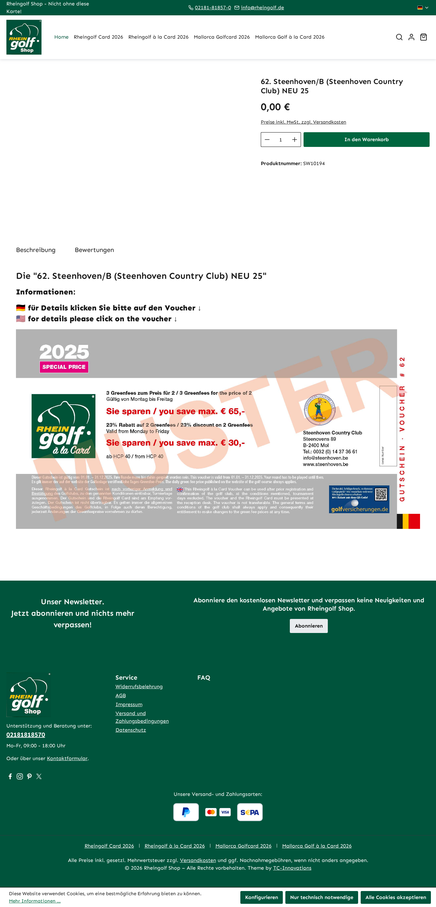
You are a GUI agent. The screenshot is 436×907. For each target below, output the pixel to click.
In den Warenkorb (366, 139)
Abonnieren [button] (309, 626)
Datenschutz (131, 730)
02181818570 (25, 734)
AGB (121, 695)
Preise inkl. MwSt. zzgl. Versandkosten (303, 122)
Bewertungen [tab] (94, 250)
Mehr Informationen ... (35, 901)
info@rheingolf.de (262, 7)
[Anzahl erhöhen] (295, 139)
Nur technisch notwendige (321, 897)
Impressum (129, 704)
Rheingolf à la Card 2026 (175, 846)
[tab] (35, 250)
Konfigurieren (261, 897)
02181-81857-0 (213, 7)
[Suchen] (399, 37)
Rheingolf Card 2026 (109, 846)
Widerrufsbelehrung (139, 686)
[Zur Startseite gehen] (23, 37)
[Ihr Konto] (411, 37)
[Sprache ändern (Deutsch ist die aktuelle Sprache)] (423, 7)
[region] (127, 145)
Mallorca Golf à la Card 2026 (317, 846)
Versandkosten (198, 860)
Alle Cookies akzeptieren (395, 897)
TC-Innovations (292, 868)
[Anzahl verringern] (267, 139)
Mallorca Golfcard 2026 (243, 846)
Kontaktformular (67, 758)
